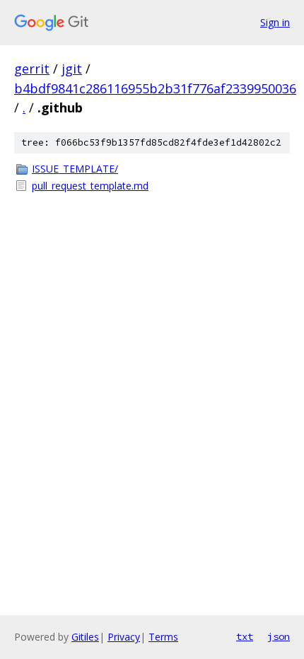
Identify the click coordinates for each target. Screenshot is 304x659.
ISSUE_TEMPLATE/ (75, 168)
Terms (163, 636)
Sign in (275, 22)
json (278, 636)
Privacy (123, 636)
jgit (72, 68)
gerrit (31, 68)
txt (244, 636)
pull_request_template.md (90, 185)
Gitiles (85, 636)
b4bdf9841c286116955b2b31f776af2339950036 (155, 88)
